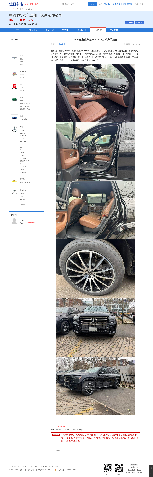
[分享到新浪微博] (79, 450)
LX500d (22, 199)
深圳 (132, 4)
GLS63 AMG (23, 136)
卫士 (21, 100)
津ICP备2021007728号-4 (44, 470)
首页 (17, 30)
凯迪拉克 (23, 71)
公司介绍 (82, 30)
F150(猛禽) (23, 119)
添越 (21, 64)
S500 (21, 150)
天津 (105, 4)
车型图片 (66, 30)
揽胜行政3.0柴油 (25, 103)
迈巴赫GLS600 (24, 161)
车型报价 (33, 30)
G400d (22, 152)
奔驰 (21, 127)
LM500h (22, 202)
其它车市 (29, 9)
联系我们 (24, 466)
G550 (21, 147)
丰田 (21, 84)
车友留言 (114, 30)
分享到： (59, 450)
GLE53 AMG (23, 158)
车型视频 (50, 30)
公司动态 (98, 30)
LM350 (22, 193)
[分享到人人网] (84, 450)
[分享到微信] (70, 450)
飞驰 (21, 62)
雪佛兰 (22, 179)
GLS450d (23, 172)
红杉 (21, 87)
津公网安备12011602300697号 (68, 470)
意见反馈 (44, 466)
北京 (109, 4)
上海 (112, 4)
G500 (21, 144)
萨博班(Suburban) (25, 182)
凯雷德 (22, 74)
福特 (21, 116)
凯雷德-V (22, 77)
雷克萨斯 (23, 190)
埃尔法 (22, 90)
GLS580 (22, 155)
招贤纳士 (34, 466)
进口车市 (23, 470)
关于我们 (13, 466)
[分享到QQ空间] (74, 450)
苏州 (120, 4)
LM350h (22, 204)
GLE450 (22, 138)
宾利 (21, 56)
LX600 (22, 196)
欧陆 (21, 59)
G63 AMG (23, 130)
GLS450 (22, 133)
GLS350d (23, 166)
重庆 (116, 4)
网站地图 (55, 466)
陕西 (128, 4)
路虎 (21, 97)
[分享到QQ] (65, 450)
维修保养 (62, 44)
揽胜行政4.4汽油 (25, 109)
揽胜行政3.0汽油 (25, 106)
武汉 (124, 4)
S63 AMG (23, 141)
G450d (22, 169)
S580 (21, 164)
